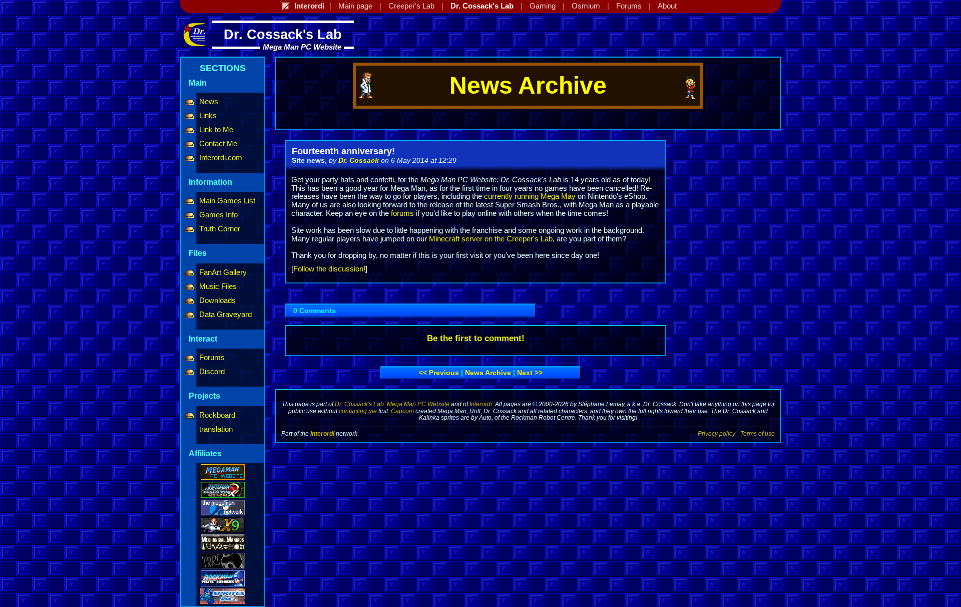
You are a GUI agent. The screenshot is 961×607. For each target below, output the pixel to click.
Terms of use (757, 433)
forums (402, 213)
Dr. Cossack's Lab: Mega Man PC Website (392, 404)
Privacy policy (716, 433)
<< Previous (439, 373)
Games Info (218, 215)
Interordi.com (220, 158)
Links (208, 116)
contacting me (358, 411)
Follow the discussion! (329, 269)
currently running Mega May (530, 196)
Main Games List (227, 201)
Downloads (217, 300)
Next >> (530, 373)
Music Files (218, 286)
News (208, 102)
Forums (212, 358)
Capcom (402, 411)
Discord (212, 372)
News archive (488, 373)
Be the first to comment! (476, 338)
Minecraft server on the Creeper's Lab (491, 239)
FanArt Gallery (223, 272)
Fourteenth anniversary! (343, 151)
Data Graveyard (225, 315)
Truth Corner (219, 229)
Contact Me (218, 144)
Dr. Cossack (358, 160)
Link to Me (216, 130)
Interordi (480, 404)
